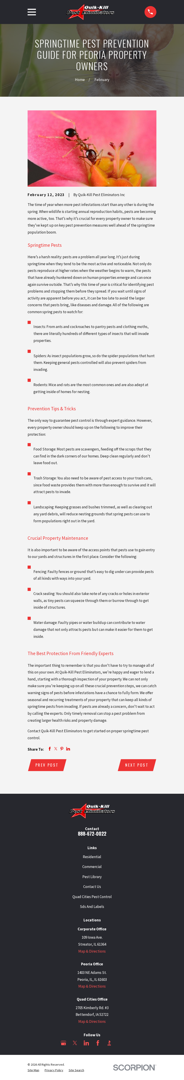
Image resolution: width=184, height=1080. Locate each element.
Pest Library (92, 876)
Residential (92, 856)
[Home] (90, 12)
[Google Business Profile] (63, 1043)
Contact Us (92, 886)
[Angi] (120, 1043)
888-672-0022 (92, 833)
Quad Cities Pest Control (92, 896)
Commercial (92, 866)
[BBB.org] (109, 1043)
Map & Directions (92, 951)
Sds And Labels (92, 906)
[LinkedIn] (86, 1043)
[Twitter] (75, 1043)
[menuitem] (33, 1070)
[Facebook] (98, 1043)
